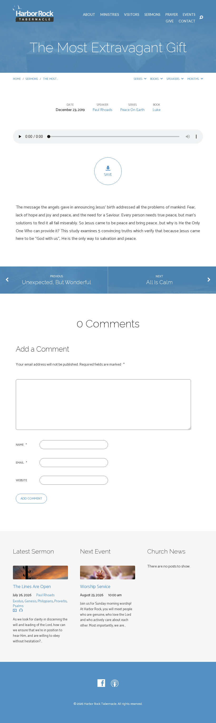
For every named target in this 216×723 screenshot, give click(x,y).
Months (193, 78)
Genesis (30, 601)
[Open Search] (201, 18)
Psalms (18, 606)
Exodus (18, 601)
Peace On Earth (132, 110)
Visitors (131, 14)
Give (170, 21)
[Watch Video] (15, 610)
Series (138, 78)
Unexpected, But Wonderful (56, 282)
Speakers (173, 78)
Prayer (171, 14)
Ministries (109, 14)
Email (21, 462)
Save (108, 175)
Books (154, 78)
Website (21, 480)
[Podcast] (115, 683)
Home (17, 78)
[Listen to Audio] (21, 610)
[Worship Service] (107, 575)
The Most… (50, 78)
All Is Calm (159, 282)
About (89, 14)
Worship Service (95, 586)
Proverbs (60, 601)
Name (21, 444)
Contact (187, 21)
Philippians (45, 601)
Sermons (152, 14)
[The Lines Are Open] (40, 575)
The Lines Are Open (32, 586)
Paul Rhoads (102, 110)
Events (189, 14)
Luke (156, 110)
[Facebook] (101, 683)
